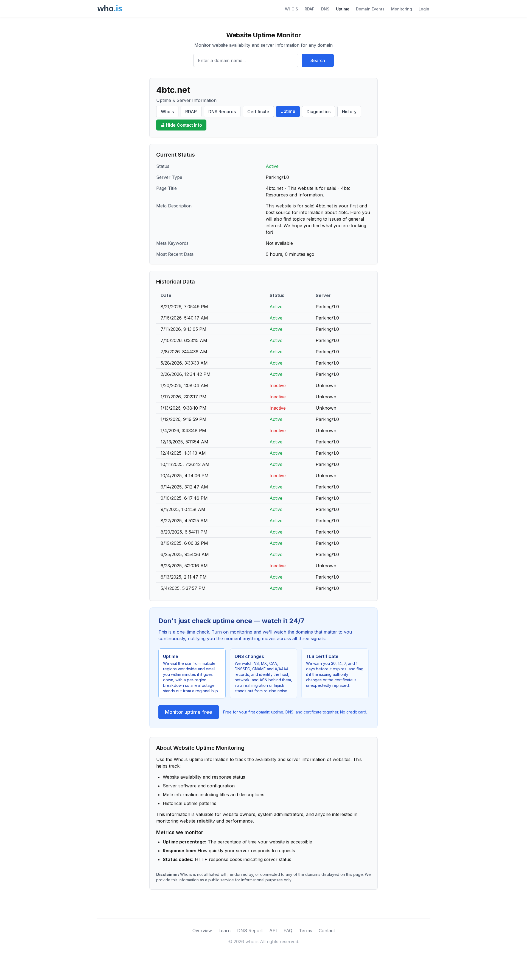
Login (424, 9)
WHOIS (291, 9)
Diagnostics (318, 111)
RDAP (310, 9)
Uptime (342, 9)
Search (317, 60)
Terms (305, 930)
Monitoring (401, 9)
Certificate (258, 111)
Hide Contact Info (184, 125)
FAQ (288, 930)
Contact (327, 930)
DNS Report (250, 930)
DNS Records (222, 111)
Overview (202, 930)
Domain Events (370, 9)
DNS (325, 9)
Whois (167, 111)
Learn (224, 930)
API (273, 930)
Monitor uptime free (188, 712)
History (349, 111)
